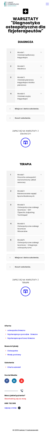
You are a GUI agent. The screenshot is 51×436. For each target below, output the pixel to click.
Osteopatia (12, 350)
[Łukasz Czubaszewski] (11, 4)
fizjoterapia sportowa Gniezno (21, 338)
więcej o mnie (10, 408)
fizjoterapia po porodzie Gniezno (22, 334)
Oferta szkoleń (14, 367)
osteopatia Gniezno (16, 330)
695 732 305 (10, 403)
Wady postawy (14, 354)
